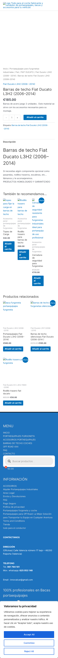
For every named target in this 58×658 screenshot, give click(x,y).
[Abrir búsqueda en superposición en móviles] (29, 461)
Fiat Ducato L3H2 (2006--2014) (19, 84)
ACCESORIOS (10, 486)
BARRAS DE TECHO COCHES (17, 443)
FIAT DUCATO (27, 72)
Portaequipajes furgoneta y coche (20, 510)
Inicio (5, 69)
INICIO (6, 432)
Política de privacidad (13, 507)
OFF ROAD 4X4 (10, 446)
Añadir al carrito (35, 117)
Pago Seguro (9, 503)
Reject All (29, 651)
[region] (29, 629)
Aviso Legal (8, 493)
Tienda (6, 524)
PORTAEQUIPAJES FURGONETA (19, 436)
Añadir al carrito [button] (8, 246)
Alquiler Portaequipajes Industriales (20, 489)
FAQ (5, 450)
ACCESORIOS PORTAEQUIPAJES (19, 439)
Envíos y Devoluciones (14, 496)
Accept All (29, 634)
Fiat (17, 72)
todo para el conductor (14, 528)
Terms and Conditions (14, 521)
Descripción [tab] (9, 142)
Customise (29, 643)
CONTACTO (9, 453)
